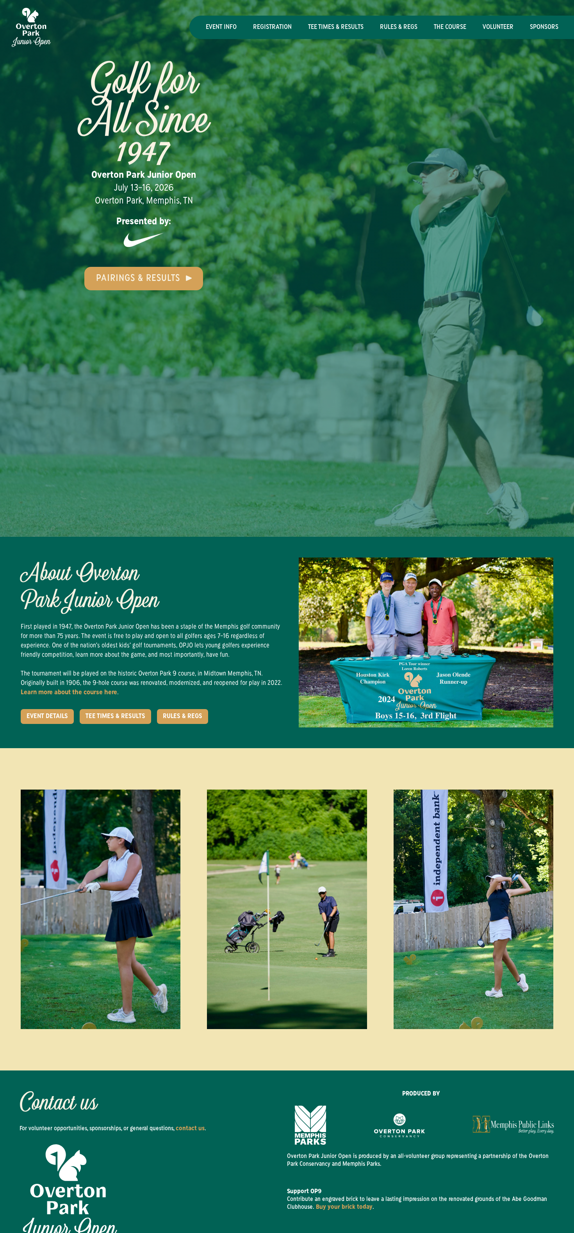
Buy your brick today (344, 1207)
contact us (190, 1129)
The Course (450, 27)
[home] (31, 27)
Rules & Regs (398, 27)
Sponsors (544, 27)
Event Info (221, 27)
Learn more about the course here (69, 693)
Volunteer (498, 27)
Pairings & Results (138, 278)
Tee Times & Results (336, 27)
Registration (272, 27)
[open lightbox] (287, 909)
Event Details (47, 716)
